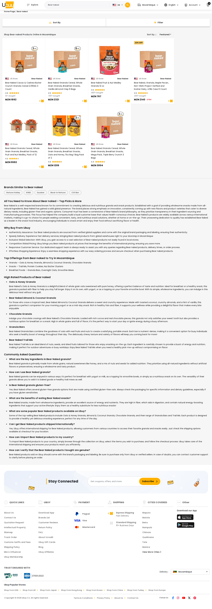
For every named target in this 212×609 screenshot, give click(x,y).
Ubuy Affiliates (46, 552)
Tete (144, 542)
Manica (146, 547)
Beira (145, 522)
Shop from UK (29, 590)
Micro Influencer (12, 552)
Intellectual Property (15, 527)
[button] (147, 5)
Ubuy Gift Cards (47, 542)
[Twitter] (189, 598)
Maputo (146, 512)
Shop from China (115, 590)
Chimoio (146, 532)
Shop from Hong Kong (71, 590)
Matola (146, 517)
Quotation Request (14, 522)
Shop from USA (11, 590)
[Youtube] (184, 598)
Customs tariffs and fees (17, 542)
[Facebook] (173, 598)
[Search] (127, 5)
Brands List (44, 517)
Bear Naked (36, 79)
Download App (46, 512)
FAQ (41, 532)
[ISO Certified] (32, 575)
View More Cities (151, 552)
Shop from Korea (94, 590)
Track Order (10, 537)
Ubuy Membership (13, 556)
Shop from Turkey (135, 590)
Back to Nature (57, 192)
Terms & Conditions (83, 598)
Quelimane (148, 537)
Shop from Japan (48, 590)
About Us (9, 512)
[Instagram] (178, 598)
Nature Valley (13, 192)
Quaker (40, 192)
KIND (28, 192)
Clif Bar (75, 192)
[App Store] (185, 518)
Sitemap (8, 532)
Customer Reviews (48, 522)
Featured (164, 34)
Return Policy (45, 527)
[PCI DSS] (11, 575)
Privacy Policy (103, 598)
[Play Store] (185, 525)
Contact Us (10, 517)
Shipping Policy (12, 547)
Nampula (147, 527)
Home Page (9, 11)
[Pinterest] (194, 598)
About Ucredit (46, 537)
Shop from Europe (157, 590)
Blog (41, 547)
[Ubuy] (8, 5)
